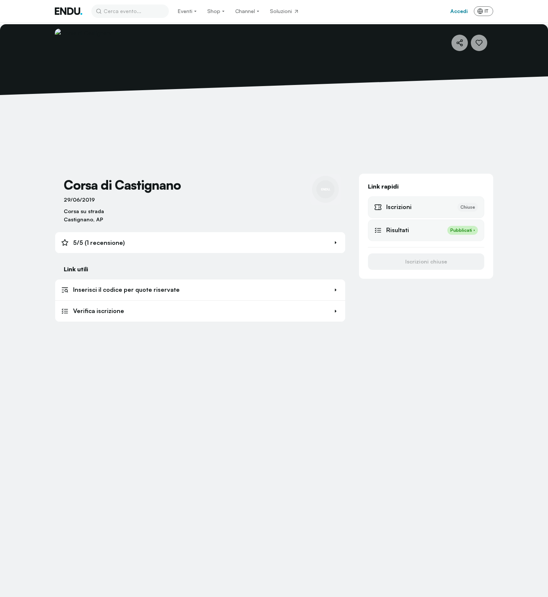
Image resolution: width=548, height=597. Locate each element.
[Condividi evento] (459, 43)
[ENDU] (68, 11)
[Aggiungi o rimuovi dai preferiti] (479, 43)
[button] (200, 242)
